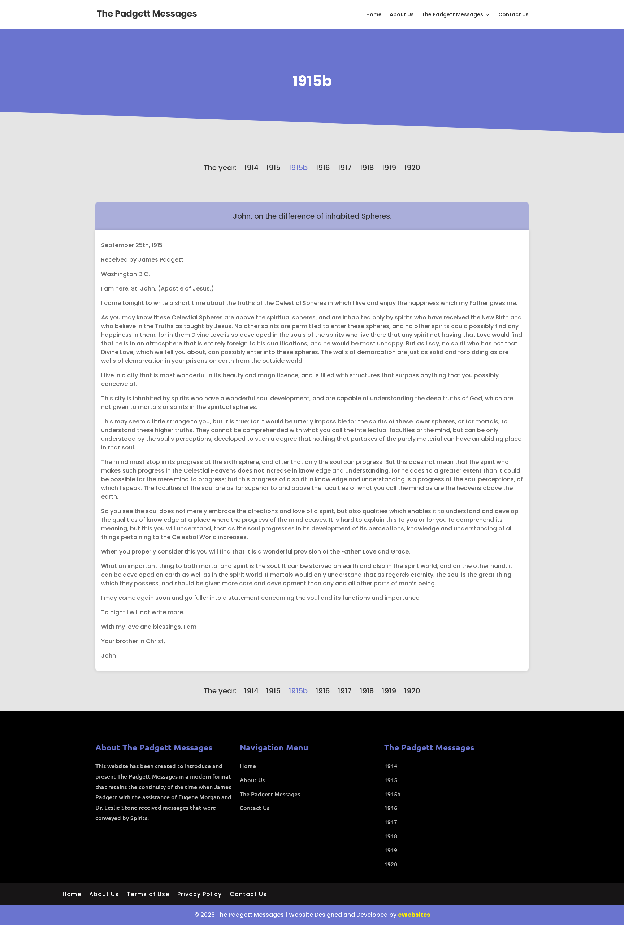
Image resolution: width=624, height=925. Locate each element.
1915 (273, 168)
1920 (412, 168)
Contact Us (513, 15)
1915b (312, 81)
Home (374, 15)
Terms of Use (148, 895)
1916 (323, 168)
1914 (251, 168)
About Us (402, 15)
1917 (345, 168)
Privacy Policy (199, 895)
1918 (367, 168)
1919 (389, 168)
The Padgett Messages (452, 15)
